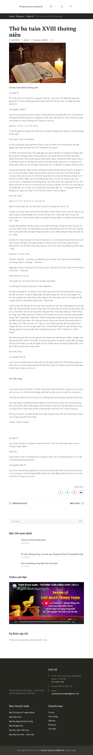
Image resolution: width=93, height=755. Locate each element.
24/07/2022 (15, 40)
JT (75, 750)
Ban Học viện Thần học (19, 730)
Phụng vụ (20, 16)
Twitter (67, 492)
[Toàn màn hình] (81, 622)
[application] (46, 603)
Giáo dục (52, 720)
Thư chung (53, 716)
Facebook (60, 492)
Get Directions (57, 682)
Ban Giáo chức (15, 717)
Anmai (26, 40)
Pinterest (74, 492)
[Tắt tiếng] (77, 622)
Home (11, 16)
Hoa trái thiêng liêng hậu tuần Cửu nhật (39, 563)
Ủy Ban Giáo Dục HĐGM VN (52, 750)
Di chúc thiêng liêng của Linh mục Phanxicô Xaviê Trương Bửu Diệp (52, 554)
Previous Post (19, 503)
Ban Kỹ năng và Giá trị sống (21, 721)
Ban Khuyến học (16, 725)
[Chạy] (12, 622)
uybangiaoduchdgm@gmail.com (65, 693)
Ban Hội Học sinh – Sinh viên (21, 734)
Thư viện (52, 729)
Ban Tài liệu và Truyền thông (21, 712)
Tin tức (51, 712)
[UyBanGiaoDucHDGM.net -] (31, 6)
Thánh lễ (30, 16)
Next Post (75, 503)
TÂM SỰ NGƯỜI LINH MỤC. (33, 539)
